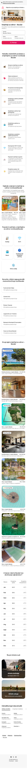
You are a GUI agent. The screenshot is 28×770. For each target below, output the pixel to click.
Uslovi (16, 761)
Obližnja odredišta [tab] (6, 709)
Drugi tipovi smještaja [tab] (18, 709)
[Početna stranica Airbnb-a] (3, 7)
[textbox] (7, 38)
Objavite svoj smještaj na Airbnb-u (15, 7)
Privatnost (11, 761)
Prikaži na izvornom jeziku (9, 3)
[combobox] (13, 33)
